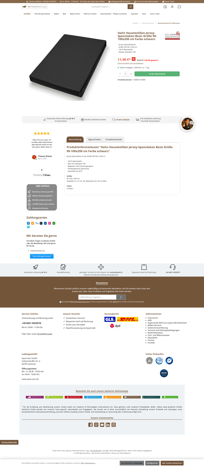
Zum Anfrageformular (42, 256)
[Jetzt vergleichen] (165, 6)
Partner (151, 340)
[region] (68, 66)
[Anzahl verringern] (120, 74)
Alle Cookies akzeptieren (172, 463)
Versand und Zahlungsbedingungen (164, 330)
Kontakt (151, 342)
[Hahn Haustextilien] (172, 36)
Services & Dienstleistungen (147, 1)
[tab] (75, 139)
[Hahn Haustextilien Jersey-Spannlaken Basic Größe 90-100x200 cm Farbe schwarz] (68, 66)
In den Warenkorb (157, 74)
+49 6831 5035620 (122, 120)
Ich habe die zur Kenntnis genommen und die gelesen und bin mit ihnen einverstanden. (103, 302)
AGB (114, 302)
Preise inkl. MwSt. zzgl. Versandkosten (131, 63)
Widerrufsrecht (154, 325)
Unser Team (169, 1)
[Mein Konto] (172, 6)
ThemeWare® (125, 453)
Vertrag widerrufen (9, 442)
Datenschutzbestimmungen (80, 302)
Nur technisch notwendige (132, 463)
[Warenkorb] (179, 6)
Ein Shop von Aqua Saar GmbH (92, 1)
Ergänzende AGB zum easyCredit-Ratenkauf (167, 322)
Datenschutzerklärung (158, 327)
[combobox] (101, 6)
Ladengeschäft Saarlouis (120, 1)
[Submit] (121, 297)
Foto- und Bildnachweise (159, 335)
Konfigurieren (152, 463)
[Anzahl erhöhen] (131, 74)
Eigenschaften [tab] (94, 139)
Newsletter (152, 337)
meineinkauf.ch (116, 272)
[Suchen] (130, 6)
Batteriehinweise (155, 332)
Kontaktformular (63, 272)
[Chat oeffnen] (187, 124)
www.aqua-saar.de (30, 379)
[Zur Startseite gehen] (35, 7)
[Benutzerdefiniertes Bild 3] (169, 360)
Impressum (153, 318)
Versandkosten (96, 451)
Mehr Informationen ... (88, 463)
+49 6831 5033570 (173, 272)
